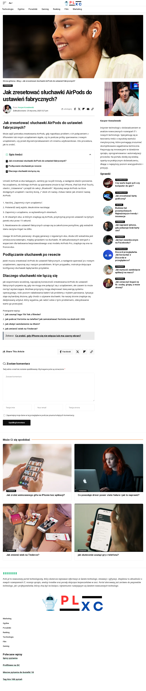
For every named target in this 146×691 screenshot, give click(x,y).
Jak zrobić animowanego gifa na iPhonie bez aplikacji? (35, 495)
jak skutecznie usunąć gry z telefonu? (98, 555)
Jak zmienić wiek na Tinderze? (21, 328)
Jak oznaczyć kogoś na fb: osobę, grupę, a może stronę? (127, 285)
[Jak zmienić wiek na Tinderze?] (37, 528)
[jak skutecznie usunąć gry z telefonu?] (108, 528)
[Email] (88, 109)
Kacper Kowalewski (26, 107)
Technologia (121, 180)
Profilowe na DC (11, 665)
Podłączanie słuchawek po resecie (25, 166)
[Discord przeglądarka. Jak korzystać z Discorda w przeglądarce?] (108, 255)
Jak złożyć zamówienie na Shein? (22, 323)
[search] (141, 3)
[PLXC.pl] (73, 3)
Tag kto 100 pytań (12, 679)
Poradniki (8, 85)
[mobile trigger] (5, 3)
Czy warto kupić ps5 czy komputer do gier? (127, 184)
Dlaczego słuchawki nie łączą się (24, 171)
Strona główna (9, 81)
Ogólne (119, 205)
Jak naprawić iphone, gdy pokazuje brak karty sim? (127, 228)
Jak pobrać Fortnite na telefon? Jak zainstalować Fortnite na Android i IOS (45, 319)
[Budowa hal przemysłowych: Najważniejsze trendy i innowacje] (108, 211)
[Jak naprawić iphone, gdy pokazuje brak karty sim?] (108, 226)
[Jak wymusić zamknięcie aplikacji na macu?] (108, 270)
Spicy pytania (10, 658)
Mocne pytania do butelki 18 (18, 672)
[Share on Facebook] (75, 109)
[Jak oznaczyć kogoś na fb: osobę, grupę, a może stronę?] (108, 283)
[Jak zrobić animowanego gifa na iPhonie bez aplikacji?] (37, 468)
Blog (19, 81)
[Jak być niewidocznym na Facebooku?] (108, 240)
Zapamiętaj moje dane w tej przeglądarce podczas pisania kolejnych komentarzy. (40, 415)
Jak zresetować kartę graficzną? (126, 197)
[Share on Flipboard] (84, 109)
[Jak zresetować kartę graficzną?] (108, 196)
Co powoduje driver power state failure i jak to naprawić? (108, 495)
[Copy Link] (93, 109)
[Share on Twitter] (79, 109)
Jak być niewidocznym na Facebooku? (126, 241)
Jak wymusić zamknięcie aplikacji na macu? (127, 271)
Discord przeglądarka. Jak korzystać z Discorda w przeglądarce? (126, 256)
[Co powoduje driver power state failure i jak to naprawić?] (108, 468)
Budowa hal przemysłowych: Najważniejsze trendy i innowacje (126, 212)
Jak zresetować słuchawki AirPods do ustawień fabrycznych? (37, 161)
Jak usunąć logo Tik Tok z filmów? (23, 314)
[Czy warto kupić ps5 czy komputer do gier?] (108, 183)
